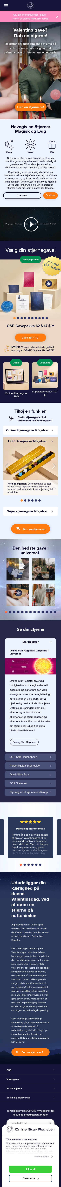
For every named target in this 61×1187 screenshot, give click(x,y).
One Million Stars (20, 774)
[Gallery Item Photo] (18, 569)
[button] (14, 318)
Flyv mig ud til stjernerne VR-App (29, 792)
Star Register (30, 642)
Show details (41, 1156)
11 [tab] (47, 612)
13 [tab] (55, 612)
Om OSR (22, 195)
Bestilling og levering (18, 1097)
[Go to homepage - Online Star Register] (30, 5)
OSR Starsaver (18, 783)
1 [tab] (6, 612)
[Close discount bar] (57, 17)
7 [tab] (30, 612)
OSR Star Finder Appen (23, 757)
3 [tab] (14, 612)
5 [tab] (22, 612)
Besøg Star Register (24, 742)
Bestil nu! (50, 195)
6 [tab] (26, 612)
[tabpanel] (18, 583)
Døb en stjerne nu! (30, 107)
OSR (9, 1070)
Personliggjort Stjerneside (25, 765)
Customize (29, 1178)
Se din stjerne (14, 1088)
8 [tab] (35, 612)
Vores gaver (13, 1079)
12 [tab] (51, 612)
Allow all (30, 1169)
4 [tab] (18, 612)
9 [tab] (39, 612)
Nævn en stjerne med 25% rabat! (30, 18)
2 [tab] (10, 612)
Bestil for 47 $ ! (30, 337)
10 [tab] (43, 612)
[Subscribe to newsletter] (50, 1123)
